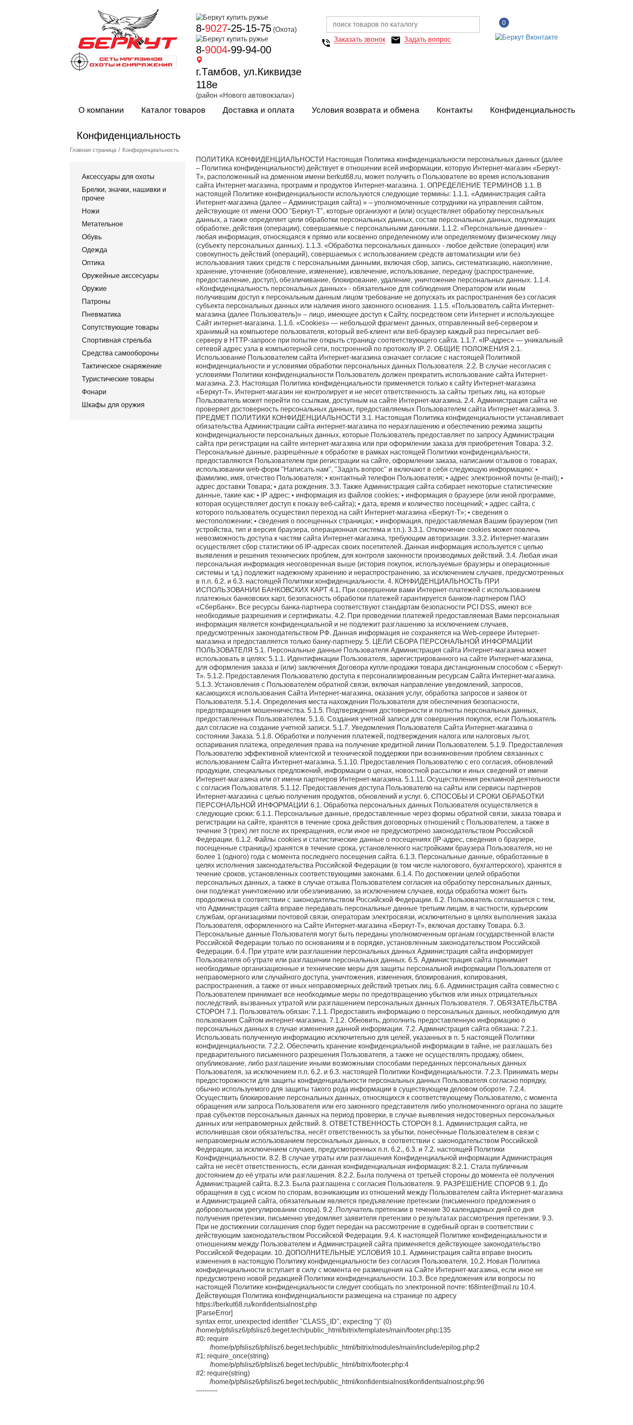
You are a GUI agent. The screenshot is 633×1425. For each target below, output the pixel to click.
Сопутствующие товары (120, 327)
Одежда (94, 249)
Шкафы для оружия (113, 404)
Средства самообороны (120, 353)
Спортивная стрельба (117, 340)
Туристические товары (118, 379)
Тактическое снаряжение (122, 366)
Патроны (96, 301)
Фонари (94, 392)
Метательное (102, 224)
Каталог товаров (173, 109)
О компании (101, 109)
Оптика (93, 262)
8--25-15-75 (233, 28)
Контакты (455, 109)
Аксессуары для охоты (118, 176)
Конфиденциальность (532, 109)
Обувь (92, 237)
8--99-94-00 (233, 50)
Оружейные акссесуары (120, 275)
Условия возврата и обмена (365, 109)
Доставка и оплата (259, 109)
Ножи (90, 211)
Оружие (94, 288)
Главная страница (93, 150)
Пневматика (101, 314)
